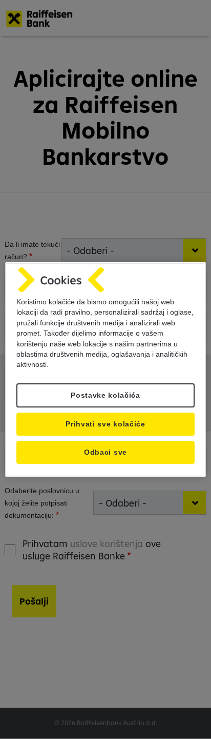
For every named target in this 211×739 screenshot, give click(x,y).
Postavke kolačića (105, 395)
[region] (105, 369)
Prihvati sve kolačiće (105, 424)
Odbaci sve (105, 452)
